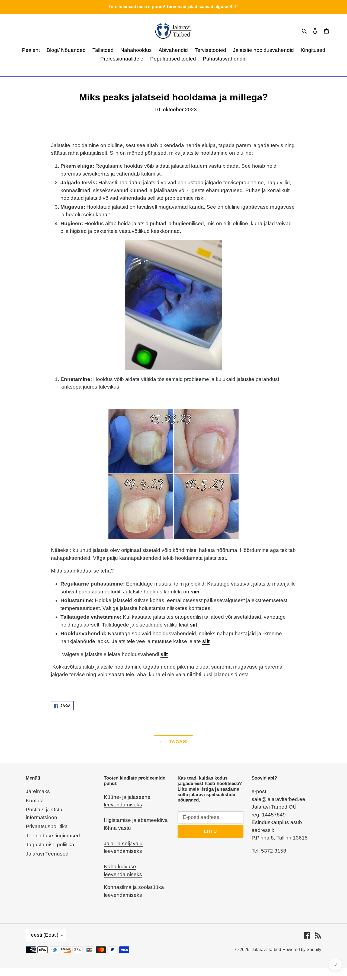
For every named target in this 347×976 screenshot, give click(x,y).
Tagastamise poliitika (50, 844)
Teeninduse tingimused (53, 835)
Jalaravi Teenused (47, 854)
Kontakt (35, 800)
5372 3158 (273, 851)
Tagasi (177, 741)
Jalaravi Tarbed (266, 949)
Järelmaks (38, 791)
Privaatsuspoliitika (47, 826)
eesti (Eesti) (44, 935)
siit (193, 625)
